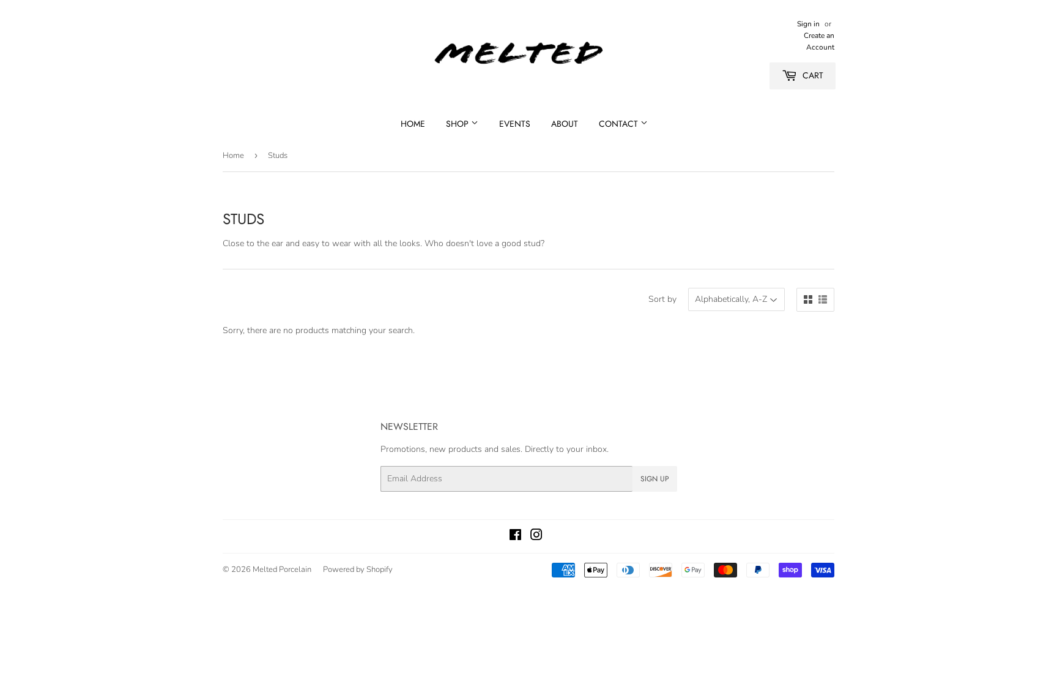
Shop (458, 124)
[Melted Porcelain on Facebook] (515, 537)
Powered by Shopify (358, 569)
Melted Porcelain (282, 569)
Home (413, 124)
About (564, 124)
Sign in (808, 24)
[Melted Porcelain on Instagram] (536, 537)
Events (514, 124)
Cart (811, 75)
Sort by (662, 299)
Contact (619, 124)
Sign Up (654, 478)
